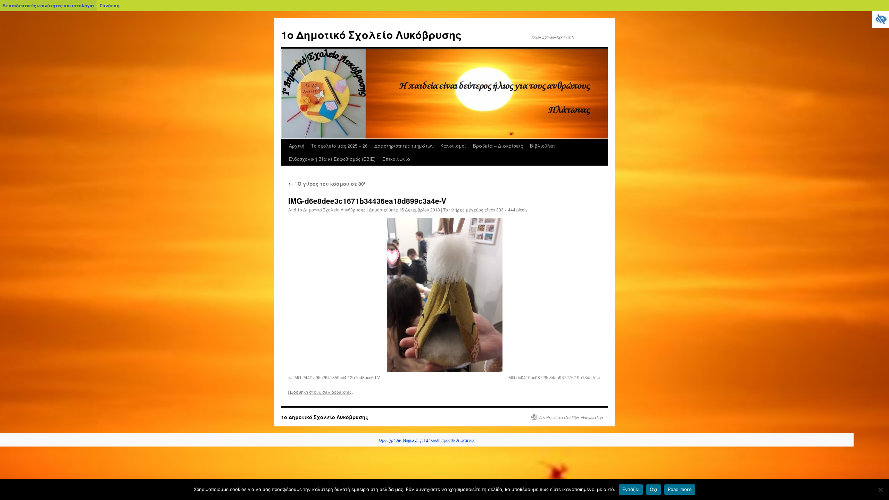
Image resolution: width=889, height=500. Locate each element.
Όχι (653, 489)
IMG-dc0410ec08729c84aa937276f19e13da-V (551, 377)
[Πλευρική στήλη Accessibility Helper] (880, 19)
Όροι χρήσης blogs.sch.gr (401, 440)
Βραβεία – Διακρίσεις (498, 145)
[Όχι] (880, 489)
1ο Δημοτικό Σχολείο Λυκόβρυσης (371, 34)
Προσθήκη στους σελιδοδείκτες (320, 392)
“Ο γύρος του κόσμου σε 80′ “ (328, 183)
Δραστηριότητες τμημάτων (403, 145)
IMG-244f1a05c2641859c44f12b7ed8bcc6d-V (336, 377)
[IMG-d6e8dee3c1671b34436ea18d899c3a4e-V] (444, 295)
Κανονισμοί (453, 145)
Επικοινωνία (396, 159)
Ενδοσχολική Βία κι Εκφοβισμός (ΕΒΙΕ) (332, 159)
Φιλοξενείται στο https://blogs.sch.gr (571, 417)
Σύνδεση (109, 5)
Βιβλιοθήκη (542, 145)
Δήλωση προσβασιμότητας (450, 440)
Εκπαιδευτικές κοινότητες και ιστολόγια (48, 5)
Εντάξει (630, 489)
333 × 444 (505, 209)
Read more (680, 489)
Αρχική (296, 145)
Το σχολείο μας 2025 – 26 (339, 145)
